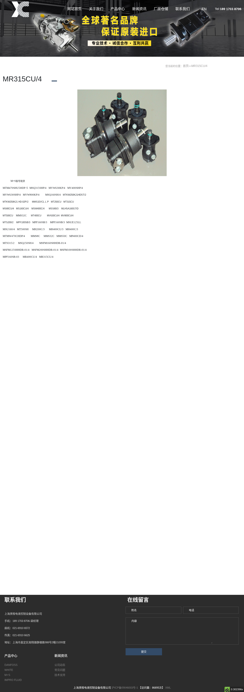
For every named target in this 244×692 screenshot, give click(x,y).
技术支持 (59, 674)
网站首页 (74, 9)
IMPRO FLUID (13, 679)
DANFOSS (11, 664)
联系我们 (182, 9)
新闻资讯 (139, 9)
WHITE (8, 669)
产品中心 (118, 9)
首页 (186, 65)
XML (168, 687)
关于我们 (96, 9)
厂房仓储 (161, 9)
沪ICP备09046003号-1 (125, 687)
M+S (7, 674)
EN (204, 9)
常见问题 (59, 669)
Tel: (228, 9)
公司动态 (59, 664)
